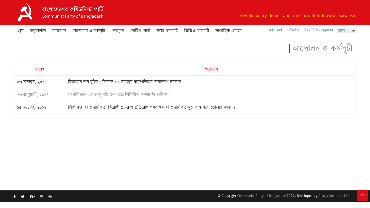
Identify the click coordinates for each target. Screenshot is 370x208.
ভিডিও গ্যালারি (196, 31)
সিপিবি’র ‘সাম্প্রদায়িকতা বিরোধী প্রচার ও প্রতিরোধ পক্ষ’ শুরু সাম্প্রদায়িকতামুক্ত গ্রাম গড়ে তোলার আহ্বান (151, 107)
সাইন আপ (275, 30)
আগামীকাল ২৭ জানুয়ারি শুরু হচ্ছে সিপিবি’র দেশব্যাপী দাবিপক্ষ (118, 95)
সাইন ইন (293, 30)
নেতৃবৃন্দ (118, 31)
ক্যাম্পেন (59, 31)
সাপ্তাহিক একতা (228, 31)
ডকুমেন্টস (38, 31)
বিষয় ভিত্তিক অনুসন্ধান (318, 30)
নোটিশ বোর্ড (140, 31)
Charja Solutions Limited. (337, 196)
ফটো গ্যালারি (167, 31)
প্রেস (20, 31)
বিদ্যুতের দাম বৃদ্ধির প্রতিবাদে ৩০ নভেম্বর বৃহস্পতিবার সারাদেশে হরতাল (124, 82)
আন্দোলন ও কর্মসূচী (89, 31)
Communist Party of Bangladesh (261, 196)
